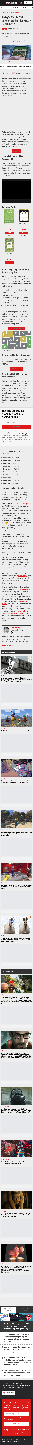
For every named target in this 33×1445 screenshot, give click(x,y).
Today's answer (11, 67)
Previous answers (25, 66)
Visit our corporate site (16, 1387)
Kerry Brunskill (13, 28)
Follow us (17, 73)
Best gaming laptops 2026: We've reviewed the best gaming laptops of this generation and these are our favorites (17, 1337)
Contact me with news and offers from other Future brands (17, 1418)
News (4, 29)
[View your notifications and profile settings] (16, 3)
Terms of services (24, 432)
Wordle (17, 12)
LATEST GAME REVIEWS (24, 1310)
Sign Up (16, 1424)
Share (6, 73)
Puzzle (10, 12)
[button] (9, 223)
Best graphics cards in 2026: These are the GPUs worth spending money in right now (17, 1349)
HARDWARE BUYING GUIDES (9, 1310)
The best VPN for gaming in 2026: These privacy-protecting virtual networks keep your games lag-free (17, 1326)
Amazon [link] (10, 235)
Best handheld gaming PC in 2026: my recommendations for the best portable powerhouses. (17, 1372)
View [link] (9, 233)
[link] (9, 216)
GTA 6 (25, 7)
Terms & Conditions (15, 1432)
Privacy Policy (23, 1430)
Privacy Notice (26, 434)
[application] (16, 189)
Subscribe (28, 3)
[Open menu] (3, 3)
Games (4, 12)
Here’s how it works (22, 42)
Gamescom (14, 7)
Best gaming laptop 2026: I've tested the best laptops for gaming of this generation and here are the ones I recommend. (17, 1361)
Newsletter (27, 73)
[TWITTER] (12, 632)
